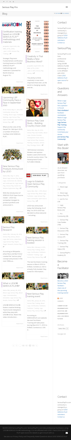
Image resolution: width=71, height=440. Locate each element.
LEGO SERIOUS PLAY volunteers (62, 37)
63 (33, 345)
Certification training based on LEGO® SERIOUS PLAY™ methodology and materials (12, 36)
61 (27, 345)
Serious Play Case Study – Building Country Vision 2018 (36, 123)
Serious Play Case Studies (35, 133)
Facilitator (30, 196)
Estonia (33, 135)
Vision (38, 145)
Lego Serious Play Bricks (62, 207)
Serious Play (6, 122)
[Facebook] (7, 1)
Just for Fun (64, 199)
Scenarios (36, 143)
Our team (57, 13)
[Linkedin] (10, 1)
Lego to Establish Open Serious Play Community (36, 184)
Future (42, 138)
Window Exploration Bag (10, 188)
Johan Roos (17, 239)
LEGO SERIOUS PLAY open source (62, 78)
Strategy (33, 145)
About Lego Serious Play (10, 178)
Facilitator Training (33, 255)
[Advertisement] (64, 364)
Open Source (18, 120)
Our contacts (65, 13)
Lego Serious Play (14, 117)
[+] (13, 24)
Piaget (5, 244)
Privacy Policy (18, 436)
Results (5, 300)
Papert (17, 242)
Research (10, 244)
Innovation (6, 298)
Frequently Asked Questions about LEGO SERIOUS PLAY (47, 436)
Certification (35, 252)
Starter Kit (17, 186)
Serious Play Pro (10, 7)
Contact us (61, 43)
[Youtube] (13, 1)
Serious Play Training (33, 250)
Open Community (8, 120)
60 (23, 345)
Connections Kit (11, 181)
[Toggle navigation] (67, 7)
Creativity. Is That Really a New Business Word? (35, 59)
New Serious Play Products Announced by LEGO (13, 169)
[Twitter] (3, 1)
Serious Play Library (9, 237)
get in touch (44, 433)
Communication (11, 295)
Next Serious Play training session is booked (35, 240)
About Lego (12, 115)
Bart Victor (10, 239)
